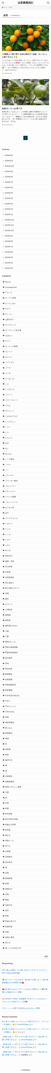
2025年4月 (9, 198)
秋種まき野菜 (10, 825)
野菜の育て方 (10, 921)
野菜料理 (8, 927)
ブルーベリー (10, 486)
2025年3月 (9, 204)
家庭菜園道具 (10, 685)
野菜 (7, 916)
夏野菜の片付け (11, 626)
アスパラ (8, 293)
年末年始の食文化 (12, 695)
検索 (46, 956)
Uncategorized (10, 287)
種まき (8, 835)
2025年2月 (9, 209)
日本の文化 (9, 712)
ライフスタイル (11, 518)
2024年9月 (9, 236)
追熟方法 (8, 905)
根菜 (7, 755)
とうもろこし (10, 422)
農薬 (7, 900)
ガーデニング (10, 325)
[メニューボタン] (3, 3)
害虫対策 (8, 669)
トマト (8, 427)
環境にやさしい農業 (13, 787)
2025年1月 (9, 214)
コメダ (8, 373)
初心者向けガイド (12, 588)
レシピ (8, 534)
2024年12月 (9, 220)
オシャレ (8, 314)
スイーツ (8, 395)
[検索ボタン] (48, 3)
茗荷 (7, 873)
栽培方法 (8, 760)
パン (7, 470)
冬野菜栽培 (9, 577)
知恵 (7, 808)
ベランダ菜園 (10, 497)
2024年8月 (9, 241)
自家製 (8, 851)
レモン (8, 545)
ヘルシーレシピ (11, 502)
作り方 (8, 550)
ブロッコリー (10, 491)
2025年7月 (9, 182)
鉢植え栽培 (9, 937)
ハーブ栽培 (9, 459)
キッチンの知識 (11, 346)
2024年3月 (9, 268)
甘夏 (7, 792)
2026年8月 (9, 155)
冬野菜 (8, 572)
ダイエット (9, 411)
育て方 (8, 846)
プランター (9, 475)
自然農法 (8, 857)
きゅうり (8, 357)
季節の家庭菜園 (11, 647)
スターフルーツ (11, 400)
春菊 (7, 717)
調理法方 (8, 889)
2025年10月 (9, 166)
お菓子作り (9, 319)
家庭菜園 (8, 679)
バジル (8, 464)
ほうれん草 (9, 507)
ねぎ (7, 443)
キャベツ (8, 352)
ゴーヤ (8, 368)
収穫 (7, 593)
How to (8, 282)
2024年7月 (9, 247)
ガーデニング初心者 (13, 330)
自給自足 (8, 862)
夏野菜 (8, 620)
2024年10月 (9, 230)
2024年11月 (9, 225)
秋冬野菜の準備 (11, 819)
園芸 (7, 599)
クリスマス (9, 362)
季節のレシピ (10, 642)
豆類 (7, 894)
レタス (8, 540)
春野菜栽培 (9, 722)
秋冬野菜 (8, 814)
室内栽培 (8, 658)
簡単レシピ (9, 841)
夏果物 (8, 615)
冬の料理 (8, 567)
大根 (7, 631)
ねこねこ (8, 454)
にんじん (8, 438)
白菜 (7, 803)
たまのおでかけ (11, 416)
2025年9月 (9, 171)
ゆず (7, 513)
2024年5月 (9, 257)
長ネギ (8, 943)
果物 (7, 738)
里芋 (7, 910)
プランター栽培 (11, 481)
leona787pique (23, 1024)
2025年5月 (9, 193)
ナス (7, 432)
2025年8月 (9, 177)
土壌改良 (8, 610)
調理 (7, 884)
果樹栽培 (8, 733)
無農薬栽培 (9, 782)
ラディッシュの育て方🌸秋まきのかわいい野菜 (21, 1008)
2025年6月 (9, 187)
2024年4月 (9, 263)
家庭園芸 (8, 674)
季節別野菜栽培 (11, 653)
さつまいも (9, 379)
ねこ (7, 448)
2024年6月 (9, 252)
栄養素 (8, 749)
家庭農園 (8, 690)
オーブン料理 (10, 298)
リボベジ (8, 524)
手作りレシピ (10, 706)
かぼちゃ (8, 336)
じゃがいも (9, 389)
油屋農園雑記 (25, 3)
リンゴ (8, 529)
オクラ (8, 309)
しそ (7, 384)
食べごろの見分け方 (13, 948)
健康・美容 (9, 561)
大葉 (7, 636)
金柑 (7, 932)
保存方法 (8, 556)
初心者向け (9, 583)
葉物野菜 (8, 878)
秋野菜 (8, 830)
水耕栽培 (8, 776)
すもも (8, 405)
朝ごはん (8, 728)
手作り (8, 701)
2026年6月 (9, 161)
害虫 (7, 663)
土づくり (8, 604)
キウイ (8, 341)
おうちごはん (10, 303)
